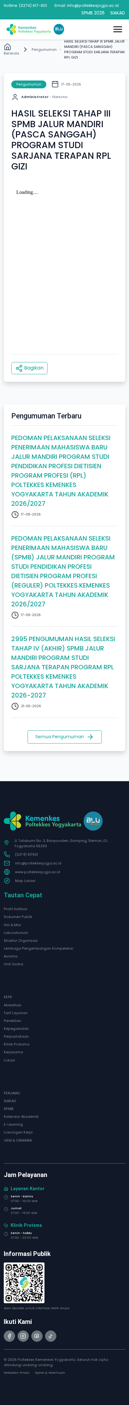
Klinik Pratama (16, 1044)
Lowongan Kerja (18, 1132)
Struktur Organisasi (21, 940)
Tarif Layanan (16, 1013)
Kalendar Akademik (21, 1116)
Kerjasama (13, 1052)
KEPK (8, 997)
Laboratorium (16, 933)
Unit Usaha (13, 964)
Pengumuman (44, 49)
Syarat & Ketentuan (50, 1373)
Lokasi (9, 1060)
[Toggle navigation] (117, 29)
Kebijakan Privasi (17, 1373)
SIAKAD (10, 1101)
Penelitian (12, 1021)
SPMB (8, 1109)
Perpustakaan (16, 1036)
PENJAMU (12, 1093)
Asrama (11, 956)
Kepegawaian (16, 1028)
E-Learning (13, 1124)
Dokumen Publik (18, 917)
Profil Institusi (15, 909)
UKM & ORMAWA (18, 1140)
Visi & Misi (12, 925)
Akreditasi (12, 1005)
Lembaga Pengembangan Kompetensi (38, 948)
